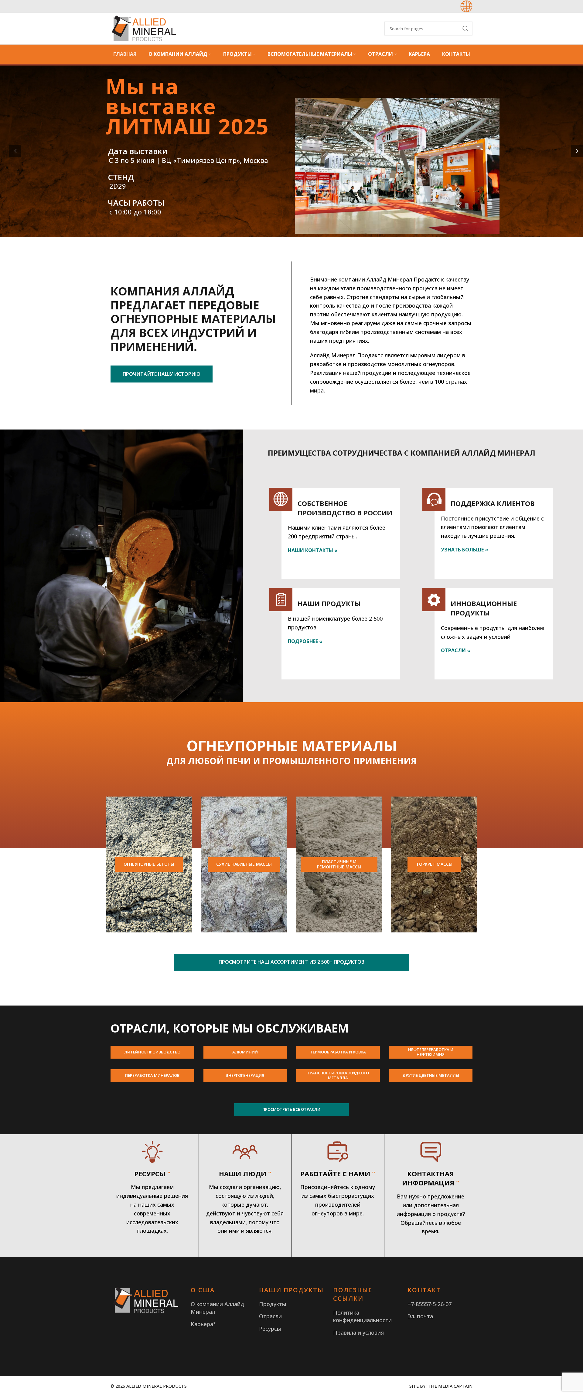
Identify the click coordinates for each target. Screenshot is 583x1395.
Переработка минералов (152, 1075)
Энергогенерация (245, 1075)
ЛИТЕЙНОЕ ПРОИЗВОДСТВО (152, 1052)
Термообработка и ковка (338, 1052)
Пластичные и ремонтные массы (339, 864)
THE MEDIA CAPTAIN (450, 1386)
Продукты (272, 1304)
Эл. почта (420, 1316)
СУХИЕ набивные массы (244, 864)
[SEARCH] (465, 28)
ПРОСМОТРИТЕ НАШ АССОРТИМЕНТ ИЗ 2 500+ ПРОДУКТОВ (291, 962)
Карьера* (203, 1324)
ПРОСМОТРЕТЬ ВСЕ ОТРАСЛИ (291, 1109)
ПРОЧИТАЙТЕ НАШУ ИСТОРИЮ (161, 374)
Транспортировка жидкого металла (338, 1075)
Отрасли (270, 1316)
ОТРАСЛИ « (455, 650)
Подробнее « (305, 641)
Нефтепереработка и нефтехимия (430, 1052)
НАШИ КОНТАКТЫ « (312, 550)
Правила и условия (358, 1332)
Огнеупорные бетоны (149, 864)
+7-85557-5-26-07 (429, 1304)
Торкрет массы (434, 864)
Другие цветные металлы (430, 1075)
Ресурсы (270, 1328)
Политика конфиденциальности (362, 1316)
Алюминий (245, 1052)
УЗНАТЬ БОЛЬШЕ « (464, 549)
